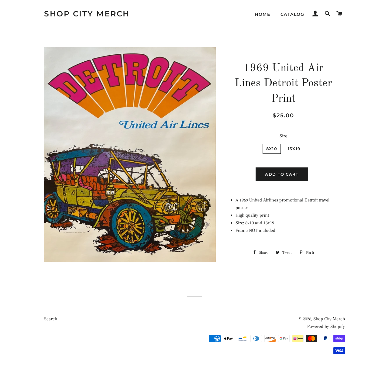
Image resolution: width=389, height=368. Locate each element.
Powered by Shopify (326, 326)
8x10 (271, 148)
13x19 (294, 148)
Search (50, 319)
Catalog (293, 14)
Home (262, 14)
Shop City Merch (87, 13)
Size (283, 136)
